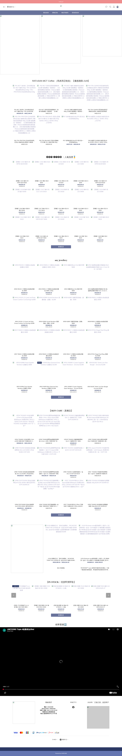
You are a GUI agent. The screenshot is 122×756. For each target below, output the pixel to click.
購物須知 (55, 12)
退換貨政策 (75, 12)
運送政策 (46, 12)
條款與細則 (64, 12)
